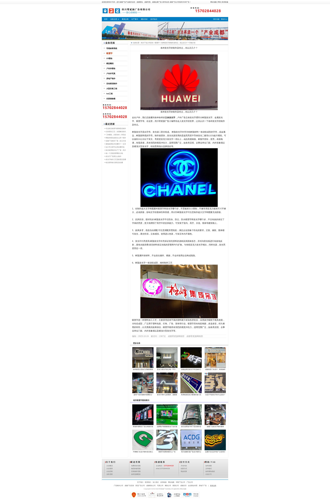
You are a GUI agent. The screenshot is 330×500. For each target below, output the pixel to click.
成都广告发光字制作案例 (215, 426)
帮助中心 (224, 19)
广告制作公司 (118, 485)
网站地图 (213, 2)
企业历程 (109, 471)
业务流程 (109, 474)
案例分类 (125, 19)
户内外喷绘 (110, 68)
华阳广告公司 (180, 482)
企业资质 (109, 468)
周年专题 (216, 19)
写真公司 (160, 485)
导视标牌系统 (111, 48)
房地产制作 (110, 78)
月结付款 (184, 466)
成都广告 (123, 2)
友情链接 (163, 482)
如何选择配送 (136, 474)
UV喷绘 (109, 58)
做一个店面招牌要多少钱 (114, 153)
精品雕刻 (110, 63)
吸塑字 (109, 53)
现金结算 (184, 471)
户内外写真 (110, 73)
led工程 (109, 94)
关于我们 (140, 482)
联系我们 (148, 482)
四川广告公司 (145, 43)
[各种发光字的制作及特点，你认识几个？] (179, 82)
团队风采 (144, 19)
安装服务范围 (136, 471)
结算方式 (184, 468)
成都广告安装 (129, 485)
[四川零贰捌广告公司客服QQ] (115, 116)
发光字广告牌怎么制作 (113, 156)
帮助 (219, 2)
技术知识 (153, 19)
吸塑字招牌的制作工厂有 (167, 452)
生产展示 (134, 19)
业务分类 (113, 19)
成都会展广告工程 (158, 2)
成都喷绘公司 (151, 485)
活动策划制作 (111, 83)
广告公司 (190, 482)
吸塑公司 (176, 485)
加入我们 (156, 482)
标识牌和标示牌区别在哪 (114, 162)
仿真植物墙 (110, 99)
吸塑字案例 (141, 400)
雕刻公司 (168, 485)
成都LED (183, 485)
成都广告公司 (174, 2)
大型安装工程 (111, 89)
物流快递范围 (136, 468)
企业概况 (109, 466)
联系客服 (225, 2)
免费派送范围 (136, 466)
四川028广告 (184, 2)
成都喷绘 (140, 2)
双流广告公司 (140, 485)
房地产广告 (203, 485)
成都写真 (147, 2)
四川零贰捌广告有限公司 (164, 489)
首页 (106, 19)
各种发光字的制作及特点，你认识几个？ (175, 43)
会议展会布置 (192, 485)
